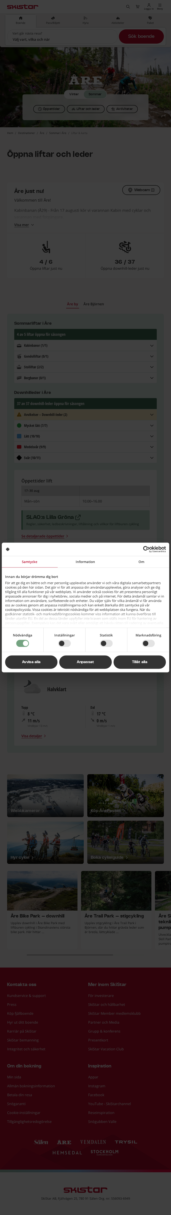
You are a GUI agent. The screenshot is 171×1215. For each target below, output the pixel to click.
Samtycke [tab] (29, 561)
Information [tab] (85, 561)
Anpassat (85, 662)
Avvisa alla (31, 662)
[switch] (64, 643)
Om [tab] (141, 561)
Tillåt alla (140, 662)
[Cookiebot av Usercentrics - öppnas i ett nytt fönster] (146, 549)
